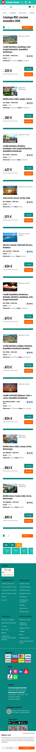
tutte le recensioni (8, 575)
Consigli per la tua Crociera (9, 590)
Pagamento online (24, 628)
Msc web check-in (24, 612)
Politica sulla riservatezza (29, 733)
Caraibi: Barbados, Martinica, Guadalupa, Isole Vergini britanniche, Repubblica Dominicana (17, 148)
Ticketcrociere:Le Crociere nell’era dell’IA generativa (8, 638)
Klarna (21, 634)
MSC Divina (6, 103)
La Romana (13, 308)
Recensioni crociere (24, 620)
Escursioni (4, 600)
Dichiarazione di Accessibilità (23, 601)
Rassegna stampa (24, 638)
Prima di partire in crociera (8, 587)
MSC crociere (22, 13)
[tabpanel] (18, 551)
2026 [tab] (6, 545)
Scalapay (21, 631)
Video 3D (3, 597)
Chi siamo (4, 626)
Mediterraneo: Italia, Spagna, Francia (17, 99)
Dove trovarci (5, 629)
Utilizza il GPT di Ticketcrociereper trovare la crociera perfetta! (20, 711)
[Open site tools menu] (33, 2)
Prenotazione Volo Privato (8, 623)
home (4, 13)
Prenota (29, 74)
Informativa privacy (24, 590)
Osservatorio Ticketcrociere (23, 624)
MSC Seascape (7, 251)
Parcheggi (22, 605)
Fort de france (14, 61)
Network (3, 633)
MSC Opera (6, 55)
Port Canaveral (14, 408)
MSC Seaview (7, 202)
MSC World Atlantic (9, 402)
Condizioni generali (24, 587)
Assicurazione (23, 597)
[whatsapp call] (26, 2)
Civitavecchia (13, 108)
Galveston (13, 256)
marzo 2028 (24, 551)
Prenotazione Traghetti (7, 620)
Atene (11, 207)
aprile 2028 (31, 551)
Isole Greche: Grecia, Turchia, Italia (16, 198)
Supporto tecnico (24, 584)
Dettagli (29, 69)
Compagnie (13, 13)
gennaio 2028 (6, 551)
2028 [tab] (18, 545)
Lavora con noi (23, 608)
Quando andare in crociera (8, 593)
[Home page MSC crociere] (30, 55)
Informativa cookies (24, 593)
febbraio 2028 (15, 551)
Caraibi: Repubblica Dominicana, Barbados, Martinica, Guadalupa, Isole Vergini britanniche (18, 297)
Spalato (12, 507)
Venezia (12, 458)
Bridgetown (13, 160)
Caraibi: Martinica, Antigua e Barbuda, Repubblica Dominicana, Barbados (17, 347)
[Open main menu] (33, 7)
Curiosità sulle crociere (7, 584)
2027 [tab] (12, 545)
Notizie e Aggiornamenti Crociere (26, 642)
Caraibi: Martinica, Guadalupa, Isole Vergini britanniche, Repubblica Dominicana (17, 49)
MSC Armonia (7, 453)
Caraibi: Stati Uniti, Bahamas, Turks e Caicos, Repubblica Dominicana (17, 396)
